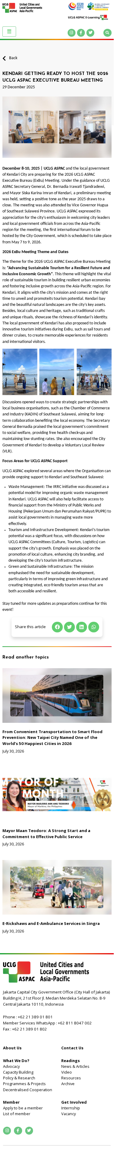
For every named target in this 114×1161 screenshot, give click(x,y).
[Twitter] (90, 33)
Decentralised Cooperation (27, 1089)
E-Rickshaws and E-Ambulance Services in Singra (51, 923)
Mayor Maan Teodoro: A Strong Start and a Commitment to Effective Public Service (46, 833)
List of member (16, 1113)
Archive (68, 1083)
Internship (70, 1108)
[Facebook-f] (81, 33)
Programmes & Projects (24, 1083)
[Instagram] (71, 33)
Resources (71, 1078)
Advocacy (11, 1066)
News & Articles (75, 1066)
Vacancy (68, 1113)
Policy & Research (19, 1078)
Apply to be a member (23, 1108)
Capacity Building (18, 1072)
